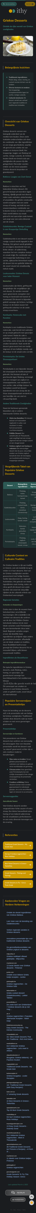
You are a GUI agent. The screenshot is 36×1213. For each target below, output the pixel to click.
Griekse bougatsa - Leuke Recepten (17, 1077)
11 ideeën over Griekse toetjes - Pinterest (19, 1159)
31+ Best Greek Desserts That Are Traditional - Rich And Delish (19, 1038)
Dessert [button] (10, 485)
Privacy (19, 1209)
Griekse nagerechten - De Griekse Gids (17, 985)
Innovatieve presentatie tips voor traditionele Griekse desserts (19, 940)
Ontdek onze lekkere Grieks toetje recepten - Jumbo (18, 976)
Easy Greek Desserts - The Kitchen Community (17, 1029)
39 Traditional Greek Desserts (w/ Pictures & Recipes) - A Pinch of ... (20, 1149)
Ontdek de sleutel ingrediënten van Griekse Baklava (19, 914)
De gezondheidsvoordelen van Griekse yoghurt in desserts (19, 948)
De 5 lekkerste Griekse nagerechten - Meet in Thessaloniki (16, 1137)
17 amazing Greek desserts (18, 1094)
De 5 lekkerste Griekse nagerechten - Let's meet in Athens (17, 1048)
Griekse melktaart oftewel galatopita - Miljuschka (17, 957)
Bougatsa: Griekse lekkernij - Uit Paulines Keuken (19, 1059)
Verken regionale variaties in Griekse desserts (18, 931)
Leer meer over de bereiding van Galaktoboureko (20, 922)
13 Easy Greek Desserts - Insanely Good (17, 1127)
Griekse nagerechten (15, 1168)
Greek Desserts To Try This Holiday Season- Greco (17, 1175)
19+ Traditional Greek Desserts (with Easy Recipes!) (19, 1086)
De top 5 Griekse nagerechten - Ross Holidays (19, 1118)
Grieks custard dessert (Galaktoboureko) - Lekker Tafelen (17, 995)
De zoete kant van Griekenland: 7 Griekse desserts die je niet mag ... (19, 1007)
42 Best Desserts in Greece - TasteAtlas (18, 1102)
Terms (24, 1209)
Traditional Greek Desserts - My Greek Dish (19, 1068)
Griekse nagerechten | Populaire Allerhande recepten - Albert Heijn (19, 1018)
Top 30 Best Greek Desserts (18, 1110)
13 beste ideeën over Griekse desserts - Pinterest (18, 967)
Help (14, 1209)
